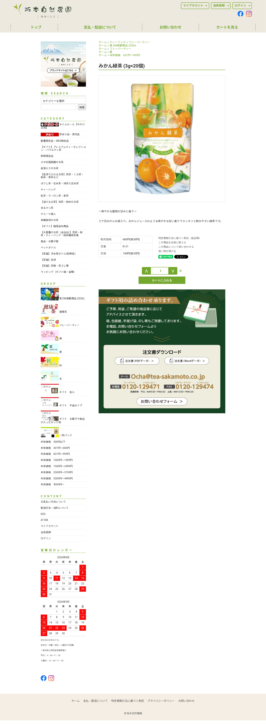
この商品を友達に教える (172, 242)
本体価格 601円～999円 (125, 55)
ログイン (240, 5)
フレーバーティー (139, 42)
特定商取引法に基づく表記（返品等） (179, 238)
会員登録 (219, 5)
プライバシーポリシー (161, 701)
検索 (82, 107)
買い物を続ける (167, 251)
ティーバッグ (118, 42)
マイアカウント (193, 5)
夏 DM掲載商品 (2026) (123, 45)
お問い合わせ (186, 701)
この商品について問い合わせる (176, 246)
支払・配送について (95, 701)
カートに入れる (162, 280)
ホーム (103, 42)
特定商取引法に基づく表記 (127, 701)
